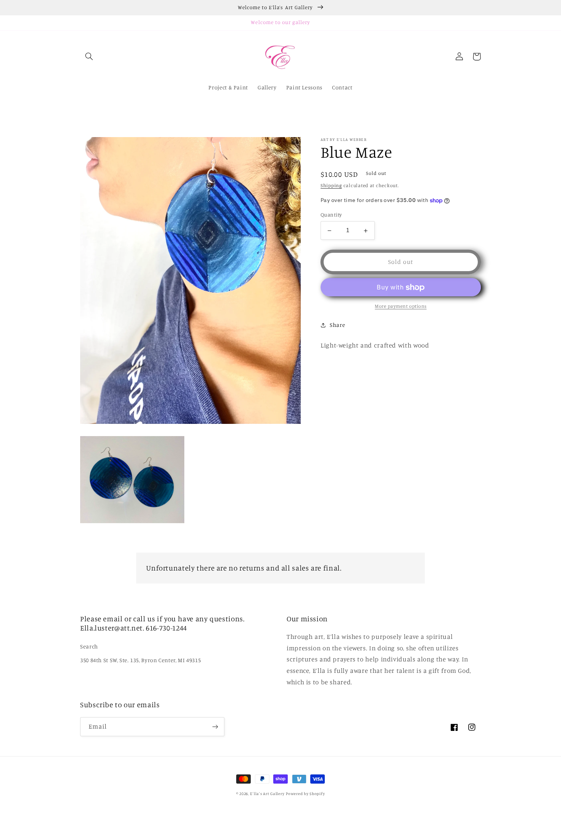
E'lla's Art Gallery (267, 793)
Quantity (331, 215)
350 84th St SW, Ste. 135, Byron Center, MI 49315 (140, 660)
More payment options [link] (401, 306)
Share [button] (337, 325)
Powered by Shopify (305, 793)
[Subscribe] (215, 726)
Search (89, 646)
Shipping (331, 185)
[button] (89, 56)
